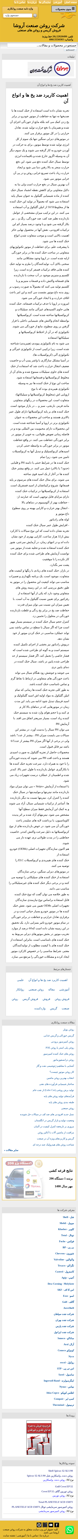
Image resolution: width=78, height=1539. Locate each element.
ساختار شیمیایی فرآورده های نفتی (56, 1084)
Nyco (71, 1356)
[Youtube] (50, 1526)
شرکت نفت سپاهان (64, 1314)
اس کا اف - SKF (65, 1289)
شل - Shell (68, 1217)
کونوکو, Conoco (66, 1350)
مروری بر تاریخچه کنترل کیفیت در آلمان (54, 1126)
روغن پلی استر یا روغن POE (60, 1047)
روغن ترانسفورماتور (63, 1059)
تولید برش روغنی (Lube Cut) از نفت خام (53, 1090)
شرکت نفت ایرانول (64, 1332)
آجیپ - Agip (68, 1277)
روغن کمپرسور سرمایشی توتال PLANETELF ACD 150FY (42, 1506)
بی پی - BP (68, 1247)
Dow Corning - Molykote (61, 1283)
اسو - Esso (68, 1295)
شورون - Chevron (64, 1253)
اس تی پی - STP (65, 1368)
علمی (21, 980)
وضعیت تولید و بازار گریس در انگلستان (54, 1120)
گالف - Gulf (68, 1301)
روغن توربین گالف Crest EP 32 (57, 1491)
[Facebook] (56, 1526)
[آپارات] (39, 1526)
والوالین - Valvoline (64, 1259)
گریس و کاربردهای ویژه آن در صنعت (55, 1138)
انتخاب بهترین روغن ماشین (60, 1078)
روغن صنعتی (36, 989)
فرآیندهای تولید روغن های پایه (59, 1096)
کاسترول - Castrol (64, 1271)
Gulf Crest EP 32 (64, 1486)
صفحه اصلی (70, 2)
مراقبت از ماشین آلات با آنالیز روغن (56, 1132)
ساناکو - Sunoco (66, 1338)
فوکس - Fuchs (66, 1241)
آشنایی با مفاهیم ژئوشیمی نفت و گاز (55, 1065)
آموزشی (57, 2)
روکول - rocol (67, 1362)
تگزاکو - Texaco (66, 1265)
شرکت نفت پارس (65, 1326)
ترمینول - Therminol (63, 1404)
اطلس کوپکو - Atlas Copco (60, 1392)
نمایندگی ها (45, 2)
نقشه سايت (9, 1535)
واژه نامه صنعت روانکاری (20, 8)
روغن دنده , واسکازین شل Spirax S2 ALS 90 (50, 1475)
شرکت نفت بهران (64, 1320)
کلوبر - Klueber (66, 1229)
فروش (47, 998)
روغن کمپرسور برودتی (62, 1041)
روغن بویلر (68, 1029)
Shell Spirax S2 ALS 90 (60, 1470)
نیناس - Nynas (66, 1386)
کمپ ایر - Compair (64, 1398)
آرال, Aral (69, 1344)
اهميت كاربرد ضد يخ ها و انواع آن (47, 980)
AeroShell (68, 1308)
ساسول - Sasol (66, 1374)
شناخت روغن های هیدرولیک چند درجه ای (53, 1144)
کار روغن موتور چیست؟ (62, 1071)
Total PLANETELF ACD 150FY (55, 1502)
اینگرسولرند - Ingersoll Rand (59, 1380)
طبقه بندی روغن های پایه (61, 1102)
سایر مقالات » (11, 1150)
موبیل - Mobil (67, 1223)
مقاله (51, 989)
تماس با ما (19, 2)
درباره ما (32, 2)
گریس (54, 1008)
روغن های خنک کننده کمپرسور (58, 1053)
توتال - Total (67, 1235)
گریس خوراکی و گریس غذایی (59, 1035)
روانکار (20, 989)
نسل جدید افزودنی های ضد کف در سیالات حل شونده (47, 1114)
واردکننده (40, 1008)
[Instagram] (45, 1526)
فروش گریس (31, 998)
